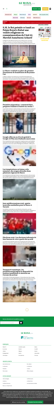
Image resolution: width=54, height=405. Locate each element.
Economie (5, 349)
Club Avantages (6, 378)
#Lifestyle (22, 17)
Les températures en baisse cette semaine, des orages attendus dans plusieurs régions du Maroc (17, 171)
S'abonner (45, 8)
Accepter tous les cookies (35, 402)
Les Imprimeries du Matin (32, 383)
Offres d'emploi (30, 371)
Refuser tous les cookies (18, 402)
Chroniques (5, 355)
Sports (20, 353)
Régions (20, 351)
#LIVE (29, 14)
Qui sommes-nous (6, 364)
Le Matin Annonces (6, 383)
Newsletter (35, 8)
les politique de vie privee (27, 398)
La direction (5, 366)
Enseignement (5, 353)
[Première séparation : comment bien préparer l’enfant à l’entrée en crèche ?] (19, 123)
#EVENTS (35, 14)
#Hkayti (15, 14)
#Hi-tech (29, 17)
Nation (36, 347)
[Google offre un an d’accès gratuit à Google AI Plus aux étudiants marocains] (19, 155)
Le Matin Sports (30, 378)
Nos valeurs (29, 364)
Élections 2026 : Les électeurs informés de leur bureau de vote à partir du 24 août (19, 238)
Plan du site (5, 371)
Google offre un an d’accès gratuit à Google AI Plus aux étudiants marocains (19, 138)
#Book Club (15, 17)
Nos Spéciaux (21, 355)
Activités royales (22, 347)
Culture (4, 351)
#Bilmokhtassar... (36, 17)
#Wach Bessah (23, 14)
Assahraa (4, 381)
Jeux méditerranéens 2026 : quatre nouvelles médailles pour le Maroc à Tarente (17, 205)
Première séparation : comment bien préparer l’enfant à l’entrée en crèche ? (18, 105)
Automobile (37, 353)
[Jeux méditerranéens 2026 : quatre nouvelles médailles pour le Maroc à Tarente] (19, 223)
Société (36, 349)
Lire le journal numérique (44, 39)
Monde (20, 349)
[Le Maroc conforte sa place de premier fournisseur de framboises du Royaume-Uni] (19, 91)
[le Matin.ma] (27, 3)
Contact (28, 368)
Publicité (4, 368)
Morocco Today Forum (7, 385)
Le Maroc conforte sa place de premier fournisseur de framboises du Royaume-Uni (19, 72)
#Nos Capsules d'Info (44, 14)
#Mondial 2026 (8, 14)
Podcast (36, 355)
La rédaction (29, 366)
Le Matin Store (30, 381)
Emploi (36, 351)
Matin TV (4, 347)
